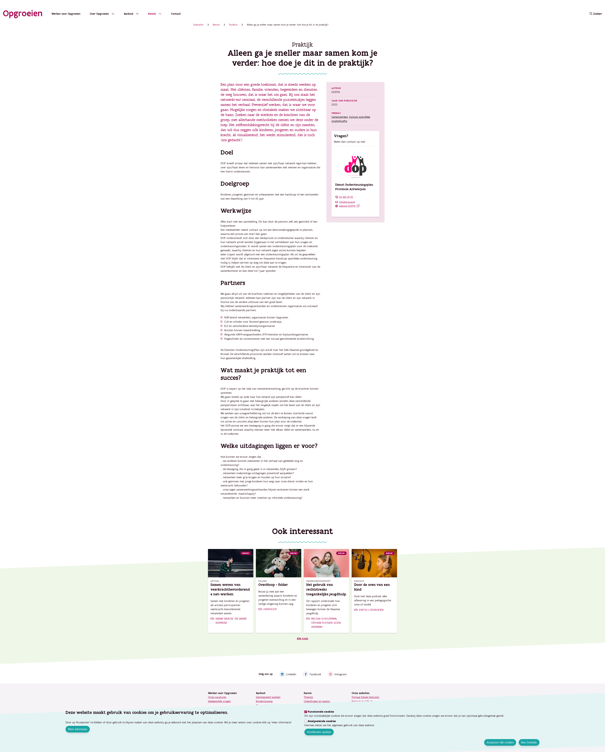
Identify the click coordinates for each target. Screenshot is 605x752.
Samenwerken (339, 117)
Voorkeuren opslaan (319, 732)
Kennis (216, 24)
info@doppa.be (347, 202)
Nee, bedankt (529, 742)
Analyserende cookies (322, 721)
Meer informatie (77, 729)
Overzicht (198, 24)
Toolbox (233, 24)
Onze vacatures (217, 697)
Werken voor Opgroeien (66, 14)
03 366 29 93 (346, 197)
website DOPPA (347, 206)
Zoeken (597, 14)
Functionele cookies (321, 712)
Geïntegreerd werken (268, 697)
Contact (176, 14)
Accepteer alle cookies (500, 742)
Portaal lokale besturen (365, 697)
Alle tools (302, 638)
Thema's (308, 697)
